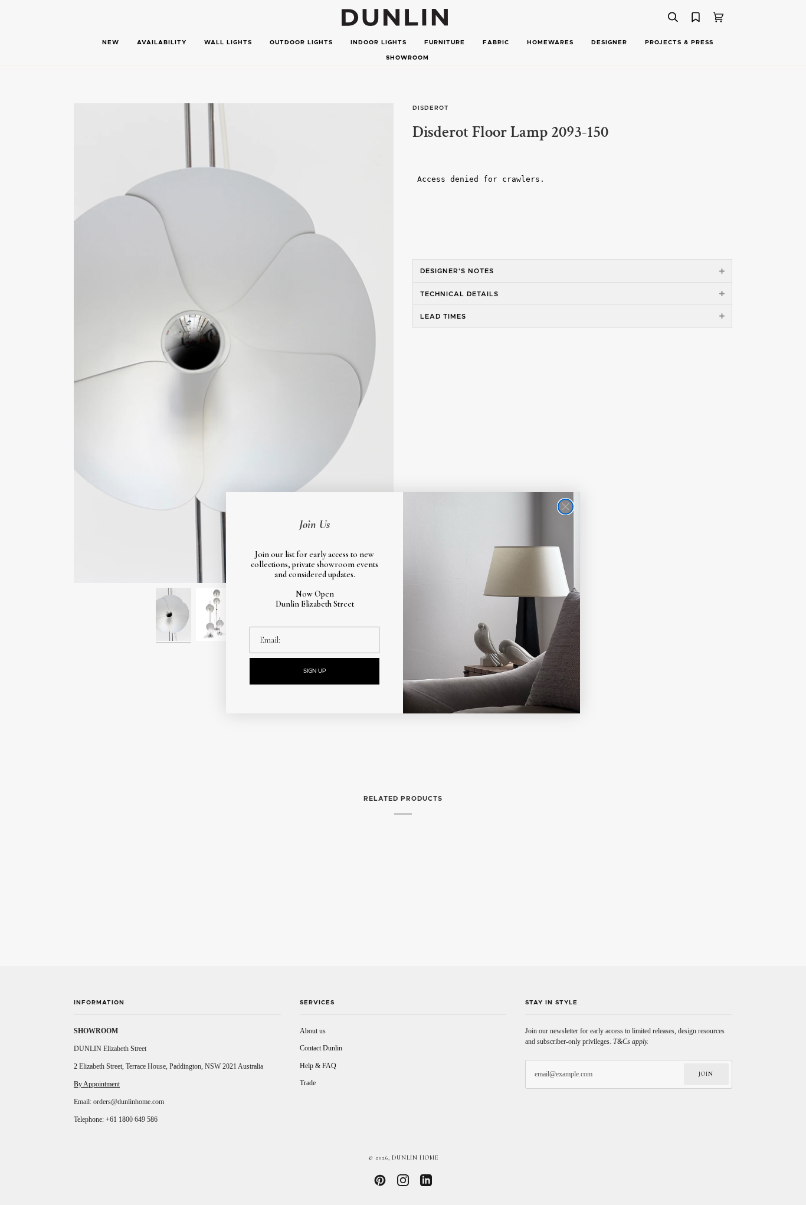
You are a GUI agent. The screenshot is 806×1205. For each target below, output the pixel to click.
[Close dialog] (565, 506)
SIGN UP (314, 671)
